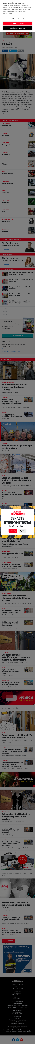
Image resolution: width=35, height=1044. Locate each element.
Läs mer (10, 13)
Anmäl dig (13, 531)
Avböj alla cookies (17, 28)
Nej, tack (22, 531)
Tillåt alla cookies (17, 23)
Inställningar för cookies (17, 19)
